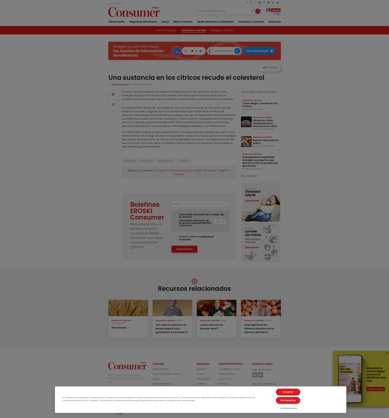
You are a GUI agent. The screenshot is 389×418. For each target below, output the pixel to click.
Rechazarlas (288, 400)
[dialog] (200, 399)
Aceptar (288, 391)
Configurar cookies (289, 408)
